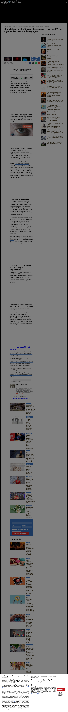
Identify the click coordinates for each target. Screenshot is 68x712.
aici (14, 701)
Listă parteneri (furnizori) (36, 693)
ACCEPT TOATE (61, 689)
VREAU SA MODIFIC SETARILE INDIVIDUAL (60, 694)
